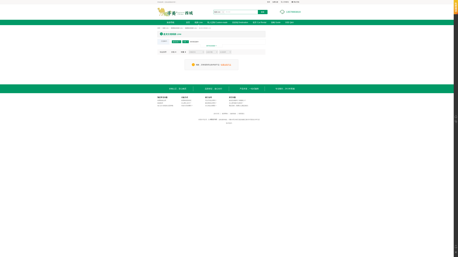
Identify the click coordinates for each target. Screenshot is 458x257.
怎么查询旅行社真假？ (236, 103)
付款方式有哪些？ (187, 105)
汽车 (184, 42)
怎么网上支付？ (186, 103)
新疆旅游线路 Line (177, 28)
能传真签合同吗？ (211, 103)
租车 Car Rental (259, 22)
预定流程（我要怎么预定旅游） (239, 105)
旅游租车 (160, 103)
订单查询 (286, 2)
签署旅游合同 (161, 100)
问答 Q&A (289, 22)
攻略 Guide (276, 22)
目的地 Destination (240, 22)
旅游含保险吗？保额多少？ (237, 100)
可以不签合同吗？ (211, 100)
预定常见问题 (162, 97)
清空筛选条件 (194, 42)
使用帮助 (225, 113)
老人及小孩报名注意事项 (165, 105)
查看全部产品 (226, 65)
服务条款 (233, 113)
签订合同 (208, 97)
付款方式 (184, 97)
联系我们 (241, 113)
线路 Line (199, 22)
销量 (183, 52)
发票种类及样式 (186, 100)
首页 (188, 22)
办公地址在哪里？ (211, 105)
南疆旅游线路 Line (191, 28)
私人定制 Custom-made (217, 22)
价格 (173, 52)
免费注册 (275, 2)
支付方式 (216, 113)
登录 (268, 2)
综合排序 (163, 52)
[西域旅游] (175, 12)
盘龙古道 (176, 42)
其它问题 (232, 97)
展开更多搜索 (210, 46)
